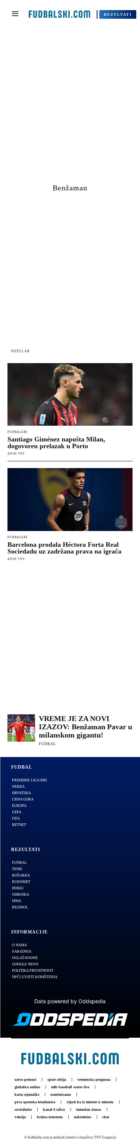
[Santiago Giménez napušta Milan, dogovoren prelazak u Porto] (70, 394)
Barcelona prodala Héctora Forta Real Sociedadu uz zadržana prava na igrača (64, 548)
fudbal (47, 744)
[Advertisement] (70, 108)
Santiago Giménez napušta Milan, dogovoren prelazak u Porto (56, 442)
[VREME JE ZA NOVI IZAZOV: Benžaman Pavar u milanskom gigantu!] (21, 728)
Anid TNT (16, 453)
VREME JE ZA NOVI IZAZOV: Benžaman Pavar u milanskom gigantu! (85, 726)
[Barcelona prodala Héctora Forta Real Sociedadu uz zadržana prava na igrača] (70, 499)
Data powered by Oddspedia (70, 1001)
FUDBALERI (17, 432)
